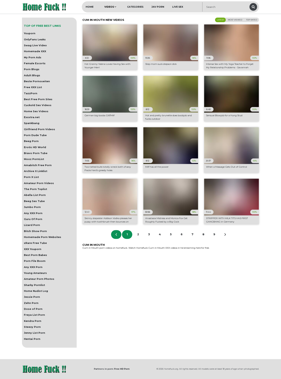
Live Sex (177, 6)
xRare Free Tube (35, 243)
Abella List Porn (35, 195)
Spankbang (31, 123)
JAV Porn (157, 6)
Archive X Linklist (35, 171)
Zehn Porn (31, 303)
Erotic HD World (35, 147)
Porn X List (31, 177)
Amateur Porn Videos (39, 183)
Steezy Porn (32, 326)
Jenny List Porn (34, 332)
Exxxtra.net (32, 117)
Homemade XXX (35, 51)
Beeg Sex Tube (34, 201)
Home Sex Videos (36, 111)
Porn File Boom (34, 261)
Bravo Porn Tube (35, 153)
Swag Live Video (35, 45)
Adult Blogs (32, 75)
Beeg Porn (31, 141)
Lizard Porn (32, 225)
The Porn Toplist (35, 189)
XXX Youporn (32, 249)
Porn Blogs (31, 69)
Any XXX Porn (33, 213)
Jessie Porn (32, 296)
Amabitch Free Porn (38, 165)
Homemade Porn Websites (42, 237)
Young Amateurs (35, 273)
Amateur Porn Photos (39, 279)
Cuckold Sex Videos (37, 105)
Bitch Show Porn (35, 231)
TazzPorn (30, 93)
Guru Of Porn (33, 219)
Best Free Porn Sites (38, 99)
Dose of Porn (33, 309)
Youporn (29, 33)
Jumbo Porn (32, 207)
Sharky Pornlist (34, 285)
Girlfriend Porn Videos (39, 129)
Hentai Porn (32, 339)
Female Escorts (34, 63)
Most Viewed (235, 20)
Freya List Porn (34, 314)
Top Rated (251, 20)
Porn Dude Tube (35, 135)
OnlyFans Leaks (35, 39)
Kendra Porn (32, 321)
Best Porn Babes (35, 255)
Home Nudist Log (36, 291)
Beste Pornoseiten (37, 81)
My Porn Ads (32, 57)
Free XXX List (33, 87)
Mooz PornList (34, 159)
